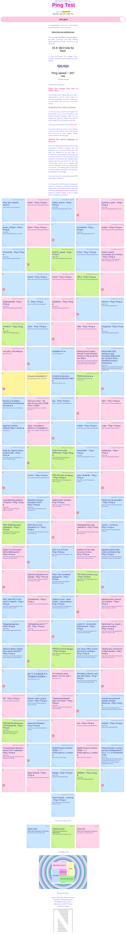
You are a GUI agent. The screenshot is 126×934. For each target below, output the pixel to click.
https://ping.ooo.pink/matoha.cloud (61, 834)
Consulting (55, 875)
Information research (59, 865)
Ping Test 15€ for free (66, 878)
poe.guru (63, 65)
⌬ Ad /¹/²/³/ (63, 883)
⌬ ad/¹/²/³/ (78, 215)
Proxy (70, 868)
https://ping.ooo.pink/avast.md (85, 832)
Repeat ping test (64, 79)
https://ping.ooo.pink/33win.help (36, 832)
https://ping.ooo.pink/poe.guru (63, 32)
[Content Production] (63, 893)
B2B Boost (63, 872)
